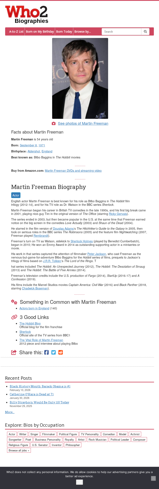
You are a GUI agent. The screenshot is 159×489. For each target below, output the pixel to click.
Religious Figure (18, 445)
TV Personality (90, 434)
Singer (34, 434)
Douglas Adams (63, 228)
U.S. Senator (40, 445)
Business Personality (48, 439)
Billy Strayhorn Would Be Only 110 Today (39, 402)
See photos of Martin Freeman (83, 123)
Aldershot (34, 151)
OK (79, 482)
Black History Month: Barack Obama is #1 (40, 386)
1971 (42, 145)
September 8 (28, 145)
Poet (28, 439)
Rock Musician (97, 439)
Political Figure (68, 434)
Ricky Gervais (118, 214)
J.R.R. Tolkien (52, 261)
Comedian (109, 434)
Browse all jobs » (19, 450)
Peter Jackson (96, 254)
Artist (81, 439)
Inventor (56, 445)
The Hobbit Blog (30, 323)
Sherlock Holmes (82, 241)
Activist (135, 434)
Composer (139, 439)
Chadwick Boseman (35, 288)
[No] (153, 478)
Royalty (69, 439)
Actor (15, 195)
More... (9, 412)
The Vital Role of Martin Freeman (41, 340)
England (47, 151)
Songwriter (15, 439)
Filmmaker (48, 434)
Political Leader (120, 439)
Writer (22, 434)
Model (122, 434)
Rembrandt (41, 235)
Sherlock (25, 332)
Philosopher (73, 445)
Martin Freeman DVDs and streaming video (73, 170)
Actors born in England (34, 308)
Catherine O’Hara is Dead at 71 (32, 394)
